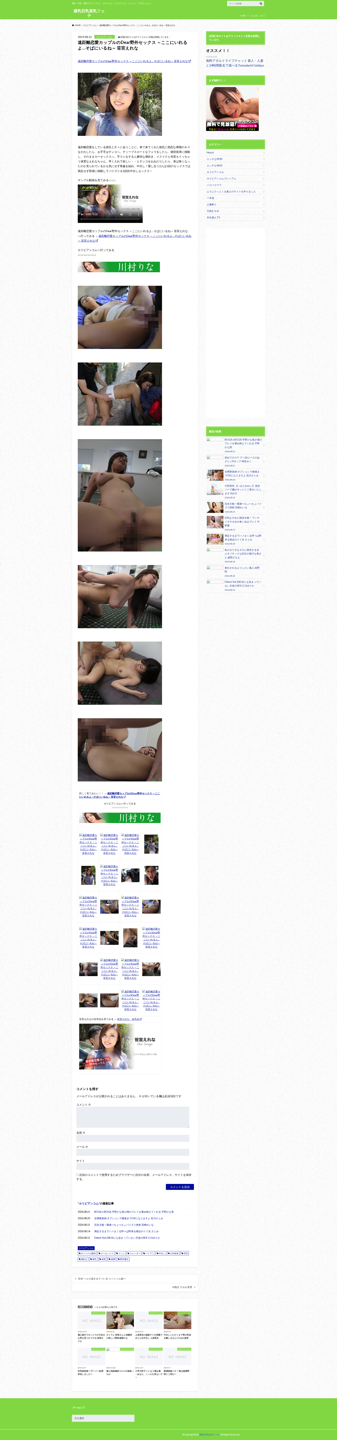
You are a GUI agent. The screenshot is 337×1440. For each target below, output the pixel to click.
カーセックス (107, 1253)
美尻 (104, 1259)
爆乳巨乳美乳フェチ (89, 13)
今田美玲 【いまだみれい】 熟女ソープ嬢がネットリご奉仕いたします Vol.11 (243, 491)
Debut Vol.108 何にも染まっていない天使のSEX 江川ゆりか (127, 1237)
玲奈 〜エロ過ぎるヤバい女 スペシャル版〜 (102, 1278)
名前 (80, 1132)
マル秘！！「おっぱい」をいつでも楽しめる (252, 18)
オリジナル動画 (88, 1253)
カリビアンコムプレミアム (221, 178)
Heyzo (210, 152)
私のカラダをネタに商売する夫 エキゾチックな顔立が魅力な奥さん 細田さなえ (243, 555)
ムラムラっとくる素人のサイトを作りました (231, 191)
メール (82, 1146)
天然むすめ (213, 210)
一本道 (210, 197)
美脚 (113, 1259)
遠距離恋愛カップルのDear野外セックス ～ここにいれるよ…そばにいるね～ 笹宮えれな (133, 61)
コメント (83, 1104)
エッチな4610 (214, 165)
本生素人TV (213, 217)
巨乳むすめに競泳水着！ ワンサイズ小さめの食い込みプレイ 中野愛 (242, 523)
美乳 (94, 1259)
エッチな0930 (214, 158)
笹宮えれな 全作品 (128, 1019)
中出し (162, 1253)
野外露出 (124, 1259)
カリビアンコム (89, 1203)
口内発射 (174, 1253)
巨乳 (186, 1253)
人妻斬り (212, 204)
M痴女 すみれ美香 (182, 1287)
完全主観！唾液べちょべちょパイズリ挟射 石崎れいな (124, 1224)
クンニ (121, 1253)
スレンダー (135, 1253)
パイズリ (149, 1253)
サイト (80, 1160)
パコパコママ (214, 184)
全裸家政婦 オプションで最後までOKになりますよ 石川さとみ (128, 1218)
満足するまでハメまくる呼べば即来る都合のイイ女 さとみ (126, 1231)
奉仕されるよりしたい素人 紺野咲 (242, 571)
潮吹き (84, 1259)
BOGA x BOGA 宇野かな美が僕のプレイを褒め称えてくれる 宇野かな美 (134, 1211)
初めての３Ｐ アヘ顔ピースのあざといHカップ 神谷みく (242, 461)
